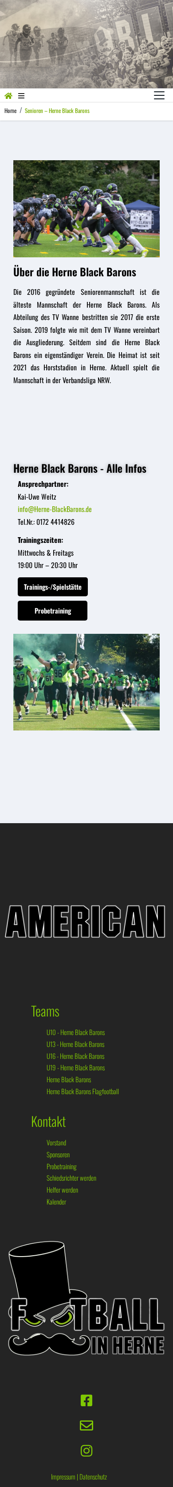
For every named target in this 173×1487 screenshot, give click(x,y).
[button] (21, 95)
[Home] (8, 95)
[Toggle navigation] (159, 95)
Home (10, 110)
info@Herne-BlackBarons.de (55, 509)
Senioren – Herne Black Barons (57, 110)
